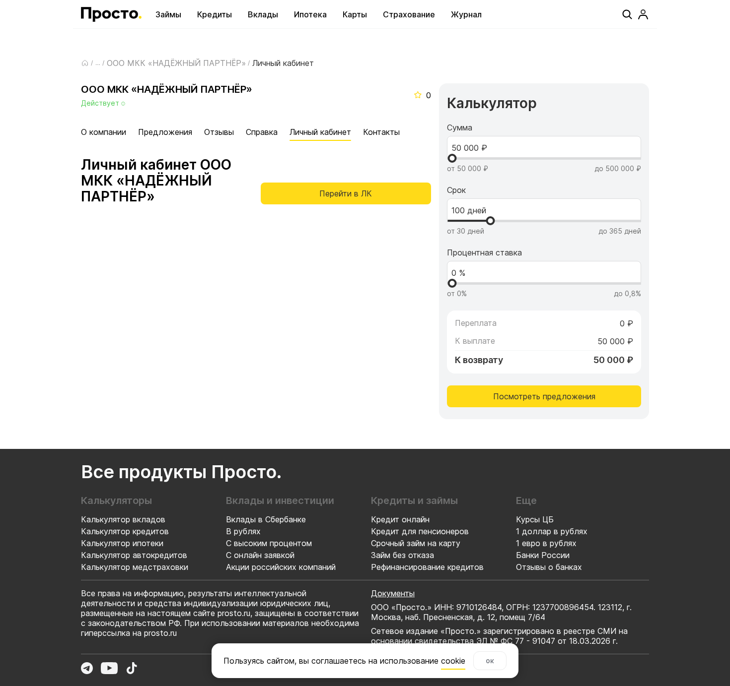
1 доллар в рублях (551, 531)
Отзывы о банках (549, 567)
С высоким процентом (269, 543)
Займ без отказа (402, 555)
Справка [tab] (262, 132)
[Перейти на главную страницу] (111, 14)
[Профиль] (643, 14)
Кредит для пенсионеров (420, 531)
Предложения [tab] (165, 132)
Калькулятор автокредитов (134, 555)
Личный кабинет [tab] (320, 132)
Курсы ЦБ (535, 519)
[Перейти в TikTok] (132, 668)
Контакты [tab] (381, 132)
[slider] (451, 158)
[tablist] (240, 132)
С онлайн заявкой (260, 555)
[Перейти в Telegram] (87, 668)
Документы (393, 593)
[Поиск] (627, 14)
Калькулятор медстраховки (134, 567)
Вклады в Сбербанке (266, 519)
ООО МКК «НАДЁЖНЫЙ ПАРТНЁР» (176, 63)
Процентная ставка (484, 252)
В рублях (243, 531)
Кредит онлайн (400, 519)
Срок (456, 190)
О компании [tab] (103, 132)
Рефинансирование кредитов (427, 567)
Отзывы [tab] (219, 132)
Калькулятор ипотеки (122, 543)
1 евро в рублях (546, 543)
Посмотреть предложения (544, 396)
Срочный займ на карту (415, 543)
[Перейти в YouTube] (109, 668)
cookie (453, 661)
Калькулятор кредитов (125, 531)
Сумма (459, 127)
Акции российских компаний (281, 567)
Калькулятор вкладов (123, 519)
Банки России (543, 555)
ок (490, 660)
